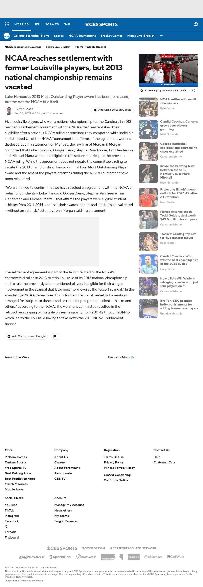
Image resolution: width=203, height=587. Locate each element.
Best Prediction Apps (20, 479)
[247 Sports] (32, 556)
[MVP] (134, 555)
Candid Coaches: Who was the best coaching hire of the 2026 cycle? (179, 260)
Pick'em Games (16, 457)
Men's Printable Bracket (90, 47)
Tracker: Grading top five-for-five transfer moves (179, 236)
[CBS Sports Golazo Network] (133, 548)
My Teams (61, 516)
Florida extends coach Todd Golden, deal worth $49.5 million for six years (178, 215)
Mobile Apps (14, 489)
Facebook (12, 521)
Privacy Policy (114, 462)
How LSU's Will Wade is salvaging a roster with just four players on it (179, 282)
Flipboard (12, 538)
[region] (168, 70)
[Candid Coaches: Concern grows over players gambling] (148, 129)
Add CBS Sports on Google (114, 110)
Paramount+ (63, 473)
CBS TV (60, 479)
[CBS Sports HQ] (93, 548)
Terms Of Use (114, 457)
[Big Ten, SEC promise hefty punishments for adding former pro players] (148, 308)
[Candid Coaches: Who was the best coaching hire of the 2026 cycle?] (148, 264)
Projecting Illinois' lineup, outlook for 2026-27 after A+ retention (178, 193)
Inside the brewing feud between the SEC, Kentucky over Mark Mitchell (177, 172)
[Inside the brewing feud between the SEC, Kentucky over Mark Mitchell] (148, 173)
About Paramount (67, 468)
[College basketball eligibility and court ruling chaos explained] (148, 151)
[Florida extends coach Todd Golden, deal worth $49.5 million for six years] (148, 219)
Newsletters (63, 511)
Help (156, 457)
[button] (7, 24)
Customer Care (164, 462)
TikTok (9, 511)
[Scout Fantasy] (153, 557)
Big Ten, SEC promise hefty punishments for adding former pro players (179, 304)
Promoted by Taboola (119, 357)
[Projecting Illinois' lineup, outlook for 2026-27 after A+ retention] (148, 197)
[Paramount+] (86, 556)
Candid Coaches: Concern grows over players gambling (179, 125)
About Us (61, 457)
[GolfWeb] (175, 557)
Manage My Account (69, 505)
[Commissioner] (112, 555)
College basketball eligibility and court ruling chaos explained (178, 147)
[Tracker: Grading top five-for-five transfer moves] (148, 241)
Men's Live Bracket (58, 47)
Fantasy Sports (15, 462)
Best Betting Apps (18, 473)
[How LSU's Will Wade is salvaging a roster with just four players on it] (148, 286)
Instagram (12, 516)
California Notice (116, 480)
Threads (10, 532)
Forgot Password (66, 521)
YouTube (11, 505)
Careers (60, 462)
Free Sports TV (15, 468)
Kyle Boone (26, 109)
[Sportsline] (60, 556)
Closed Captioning (117, 475)
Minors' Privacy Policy (119, 468)
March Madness (16, 484)
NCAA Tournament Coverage (23, 47)
